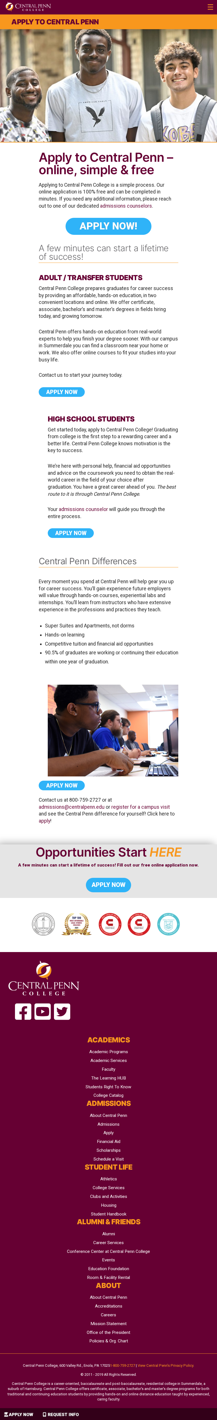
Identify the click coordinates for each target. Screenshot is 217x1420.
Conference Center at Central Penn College (108, 1251)
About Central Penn (108, 1115)
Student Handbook (108, 1214)
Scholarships (109, 1150)
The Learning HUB (108, 1078)
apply (44, 821)
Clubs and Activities (108, 1196)
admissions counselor (83, 509)
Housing (108, 1205)
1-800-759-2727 (122, 1365)
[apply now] (23, 1012)
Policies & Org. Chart (108, 1341)
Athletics (108, 1178)
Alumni (108, 1233)
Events (108, 1260)
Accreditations (108, 1306)
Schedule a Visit (109, 1159)
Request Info (63, 1414)
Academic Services (108, 1060)
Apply (108, 1132)
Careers (108, 1314)
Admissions (108, 1124)
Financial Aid (108, 1141)
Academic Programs (108, 1051)
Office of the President (108, 1332)
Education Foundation (108, 1268)
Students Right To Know (108, 1086)
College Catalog (108, 1095)
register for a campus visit (140, 807)
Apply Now (21, 1414)
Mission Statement (108, 1323)
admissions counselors (126, 206)
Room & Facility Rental (108, 1277)
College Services (109, 1187)
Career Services (108, 1242)
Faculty (108, 1069)
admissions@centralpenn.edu (72, 807)
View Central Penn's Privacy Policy (165, 1365)
